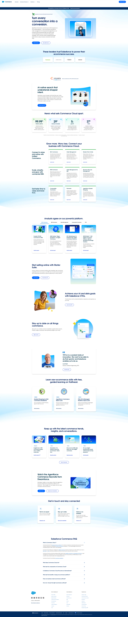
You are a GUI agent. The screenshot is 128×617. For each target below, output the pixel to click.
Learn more (41, 105)
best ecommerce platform (57, 545)
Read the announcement (75, 8)
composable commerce (77, 553)
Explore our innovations (52, 490)
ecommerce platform (59, 558)
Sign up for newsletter (62, 520)
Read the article (53, 455)
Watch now (41, 490)
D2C (49, 551)
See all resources (64, 462)
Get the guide (85, 455)
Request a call (42, 520)
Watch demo (36, 42)
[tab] (44, 222)
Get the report (36, 250)
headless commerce (69, 553)
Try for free (44, 277)
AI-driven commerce (59, 546)
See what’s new (46, 42)
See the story (66, 369)
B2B (43, 551)
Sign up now (36, 334)
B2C (45, 551)
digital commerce (62, 549)
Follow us (78, 520)
